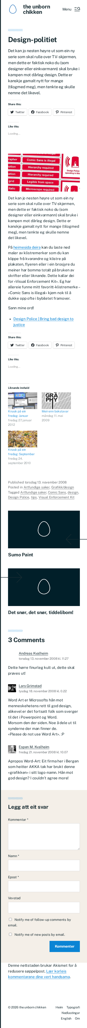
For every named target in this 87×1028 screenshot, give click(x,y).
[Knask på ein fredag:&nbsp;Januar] (22, 400)
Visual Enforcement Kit (57, 497)
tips (34, 497)
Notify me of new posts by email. (39, 934)
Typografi (73, 1007)
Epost (13, 877)
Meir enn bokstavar (55, 411)
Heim (59, 1007)
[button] (71, 9)
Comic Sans (57, 492)
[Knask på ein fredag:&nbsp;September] (22, 439)
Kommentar (18, 819)
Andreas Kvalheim (33, 653)
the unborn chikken (36, 9)
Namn (13, 856)
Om (77, 1018)
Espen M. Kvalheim (34, 747)
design (73, 492)
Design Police (18, 497)
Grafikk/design (62, 487)
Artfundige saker (37, 487)
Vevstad (14, 898)
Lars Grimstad (30, 686)
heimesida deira (27, 247)
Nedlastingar (71, 1013)
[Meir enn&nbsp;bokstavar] (56, 400)
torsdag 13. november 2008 (46, 482)
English (66, 1018)
